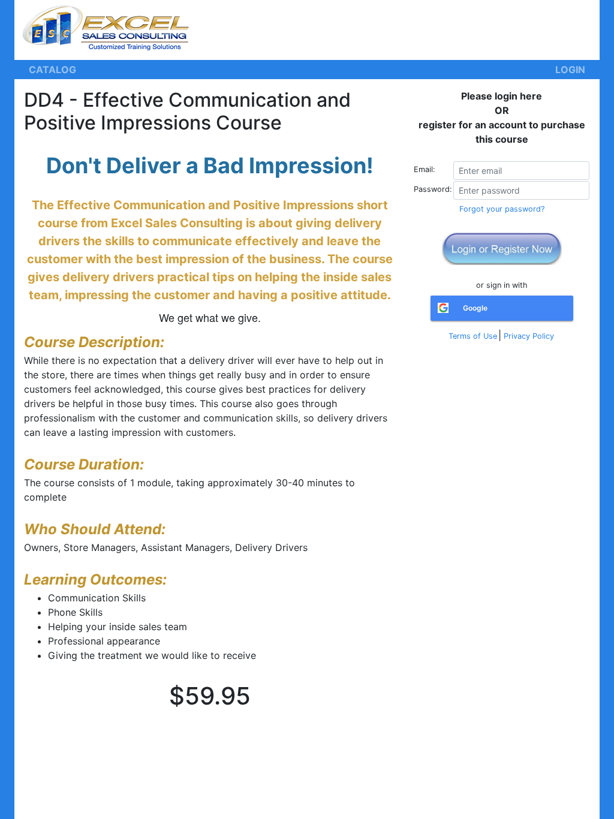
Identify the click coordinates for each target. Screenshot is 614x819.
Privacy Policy (529, 336)
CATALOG (52, 70)
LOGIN (570, 70)
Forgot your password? (501, 208)
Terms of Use (473, 336)
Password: (433, 189)
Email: (424, 169)
